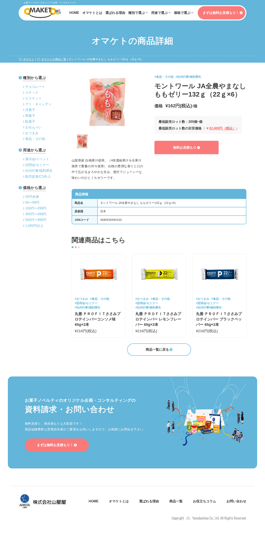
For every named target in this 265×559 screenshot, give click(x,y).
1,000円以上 (34, 225)
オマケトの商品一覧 (53, 59)
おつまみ (32, 133)
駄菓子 (30, 121)
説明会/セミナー (37, 165)
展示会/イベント (37, 159)
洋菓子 (30, 110)
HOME (74, 12)
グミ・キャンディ (38, 104)
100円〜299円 (35, 208)
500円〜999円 (35, 220)
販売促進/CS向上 (38, 176)
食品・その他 (35, 139)
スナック (32, 92)
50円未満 (32, 196)
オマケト (28, 59)
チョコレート (35, 86)
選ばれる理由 (115, 12)
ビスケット (33, 98)
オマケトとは (92, 12)
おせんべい (33, 127)
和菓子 (30, 115)
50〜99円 (32, 202)
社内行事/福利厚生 (39, 170)
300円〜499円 (35, 214)
